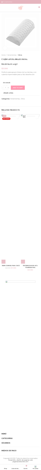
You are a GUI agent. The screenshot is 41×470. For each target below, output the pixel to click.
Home (3, 55)
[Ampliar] (5, 48)
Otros (20, 55)
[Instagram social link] (36, 2)
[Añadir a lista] (17, 117)
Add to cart (18, 87)
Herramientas (12, 55)
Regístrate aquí (9, 64)
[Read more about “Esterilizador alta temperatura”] (23, 262)
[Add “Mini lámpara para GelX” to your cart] (3, 262)
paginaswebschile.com (20, 462)
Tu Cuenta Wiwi (7, 2)
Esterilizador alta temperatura (30, 267)
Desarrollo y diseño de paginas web (20, 460)
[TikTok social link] (38, 2)
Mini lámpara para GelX (11, 266)
